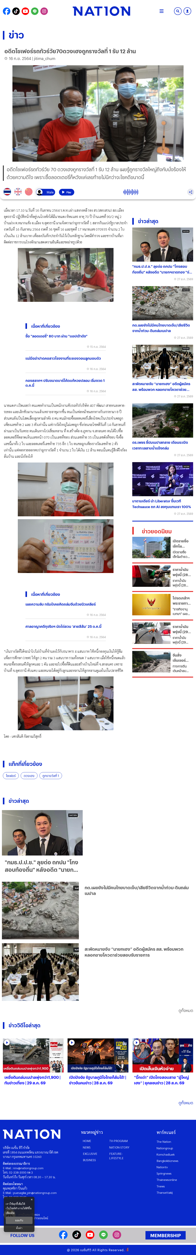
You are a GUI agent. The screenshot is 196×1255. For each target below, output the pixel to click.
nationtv (162, 1167)
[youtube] (90, 1238)
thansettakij (165, 1192)
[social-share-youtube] (25, 11)
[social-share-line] (34, 11)
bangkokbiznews (167, 1161)
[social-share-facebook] (6, 11)
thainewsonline (167, 1180)
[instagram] (117, 1238)
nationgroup (165, 1148)
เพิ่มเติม (10, 1212)
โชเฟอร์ (11, 776)
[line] (103, 1238)
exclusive (90, 1154)
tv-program (118, 1141)
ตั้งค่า (19, 1228)
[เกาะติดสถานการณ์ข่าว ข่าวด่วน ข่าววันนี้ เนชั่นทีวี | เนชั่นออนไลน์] (101, 11)
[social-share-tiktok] (16, 11)
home (87, 1141)
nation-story (119, 1147)
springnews (164, 1173)
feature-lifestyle (116, 1156)
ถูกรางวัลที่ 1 (50, 776)
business (89, 1160)
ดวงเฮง (29, 776)
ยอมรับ (19, 1220)
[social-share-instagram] (44, 11)
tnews (161, 1186)
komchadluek (166, 1154)
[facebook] (63, 1238)
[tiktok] (76, 1238)
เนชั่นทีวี (85, 1250)
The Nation (164, 1142)
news (87, 1147)
